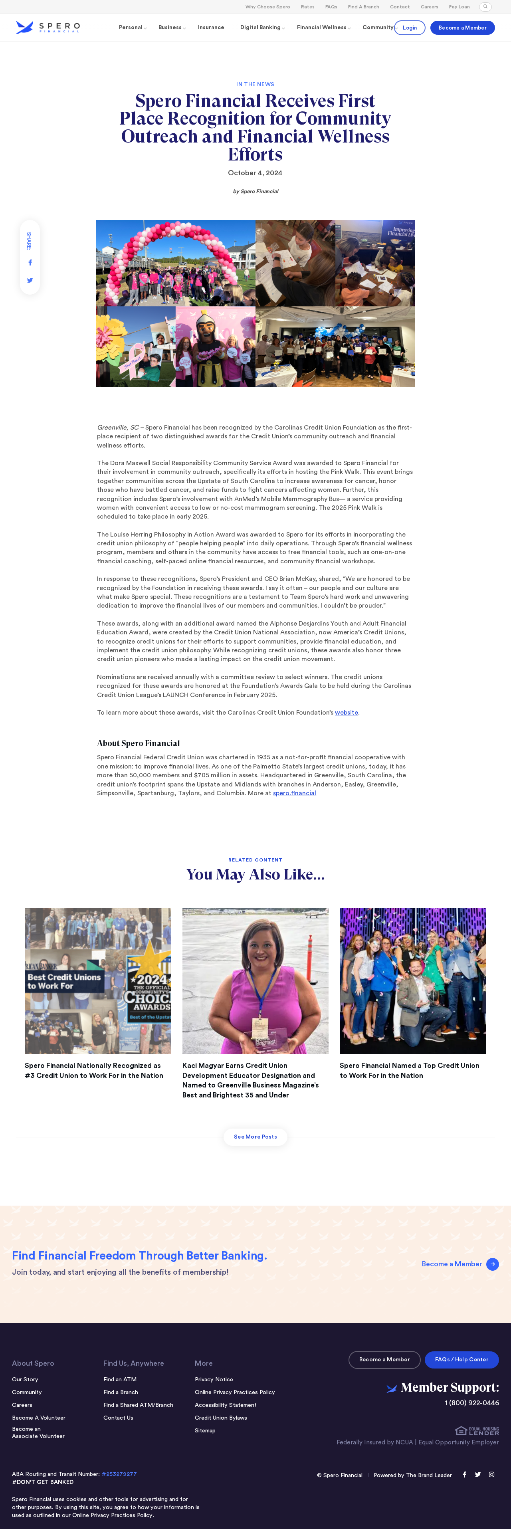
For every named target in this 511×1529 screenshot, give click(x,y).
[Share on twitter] (30, 277)
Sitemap (205, 1431)
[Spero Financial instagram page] (492, 1475)
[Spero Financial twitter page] (478, 1475)
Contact (400, 6)
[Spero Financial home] (48, 27)
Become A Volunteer (38, 1418)
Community (27, 1392)
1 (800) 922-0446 (472, 1403)
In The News (255, 84)
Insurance (211, 27)
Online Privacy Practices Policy (235, 1392)
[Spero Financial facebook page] (465, 1475)
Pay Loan (459, 6)
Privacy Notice (214, 1379)
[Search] (485, 7)
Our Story (25, 1379)
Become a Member (463, 27)
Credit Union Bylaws (221, 1418)
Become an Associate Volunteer (38, 1432)
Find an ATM (120, 1379)
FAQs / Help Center (462, 1360)
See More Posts (255, 1137)
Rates (308, 6)
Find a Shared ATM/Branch (138, 1405)
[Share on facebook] (30, 259)
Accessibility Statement (226, 1405)
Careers (429, 6)
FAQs (331, 6)
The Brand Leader (429, 1475)
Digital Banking (260, 27)
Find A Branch (363, 6)
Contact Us (118, 1418)
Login (410, 27)
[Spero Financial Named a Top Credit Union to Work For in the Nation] (413, 981)
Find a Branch (120, 1392)
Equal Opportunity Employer (458, 1443)
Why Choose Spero (268, 6)
